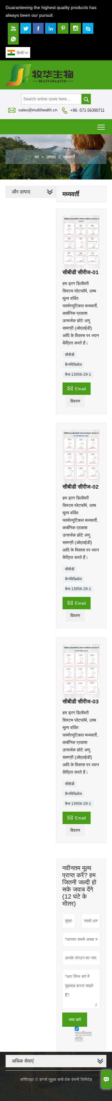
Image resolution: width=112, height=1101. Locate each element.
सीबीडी (69, 354)
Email (76, 388)
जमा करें (74, 1019)
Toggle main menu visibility (101, 126)
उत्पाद (51, 156)
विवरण (75, 401)
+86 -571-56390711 (87, 110)
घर (37, 156)
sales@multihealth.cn (37, 110)
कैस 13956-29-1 (78, 374)
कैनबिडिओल (73, 364)
